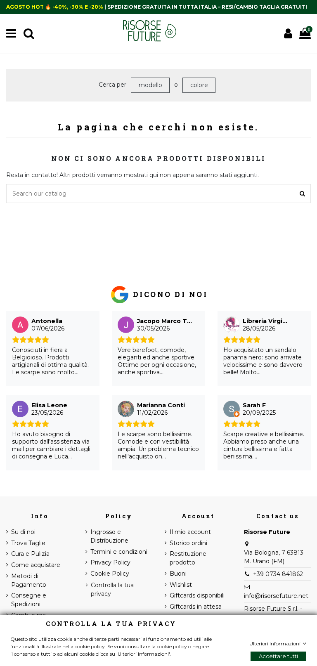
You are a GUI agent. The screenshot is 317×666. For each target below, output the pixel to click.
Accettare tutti (278, 656)
